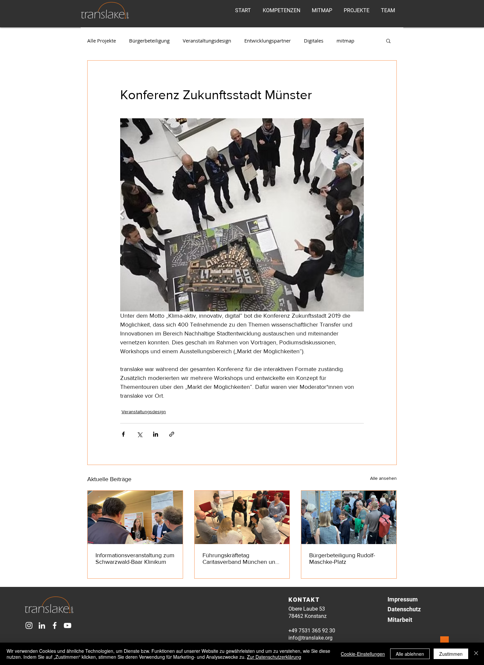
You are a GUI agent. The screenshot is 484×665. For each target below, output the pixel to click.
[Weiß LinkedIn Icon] (41, 625)
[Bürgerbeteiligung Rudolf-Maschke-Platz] (348, 517)
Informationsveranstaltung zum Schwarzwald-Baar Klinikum (135, 558)
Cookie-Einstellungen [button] (363, 654)
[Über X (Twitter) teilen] (139, 434)
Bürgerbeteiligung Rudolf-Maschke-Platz (342, 558)
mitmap (345, 40)
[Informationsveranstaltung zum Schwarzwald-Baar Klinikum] (135, 517)
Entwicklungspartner (267, 40)
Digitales (313, 40)
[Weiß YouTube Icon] (67, 625)
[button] (388, 40)
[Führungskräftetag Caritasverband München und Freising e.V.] (242, 517)
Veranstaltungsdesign (207, 40)
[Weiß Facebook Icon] (54, 625)
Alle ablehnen (410, 654)
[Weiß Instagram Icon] (29, 625)
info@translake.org (310, 638)
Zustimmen (451, 654)
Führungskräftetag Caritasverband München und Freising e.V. (240, 558)
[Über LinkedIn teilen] (155, 434)
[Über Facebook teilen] (123, 434)
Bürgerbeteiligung (149, 40)
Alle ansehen (383, 478)
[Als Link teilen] (172, 434)
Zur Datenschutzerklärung (274, 656)
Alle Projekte (101, 40)
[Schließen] (476, 654)
